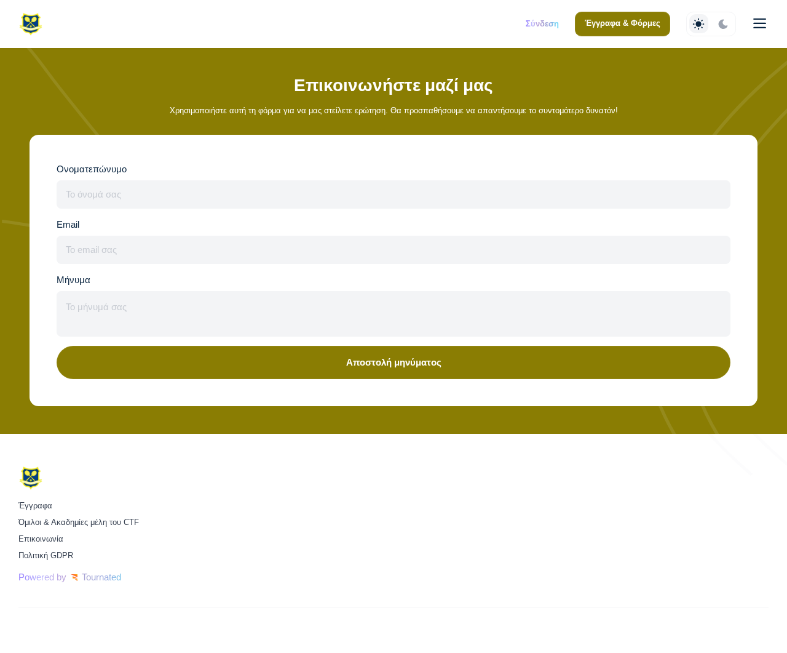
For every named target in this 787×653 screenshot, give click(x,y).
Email (68, 225)
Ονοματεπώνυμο (92, 169)
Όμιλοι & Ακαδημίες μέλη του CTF (78, 522)
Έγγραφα (35, 505)
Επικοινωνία (40, 538)
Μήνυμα (73, 280)
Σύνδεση (542, 23)
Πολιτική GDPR (45, 555)
